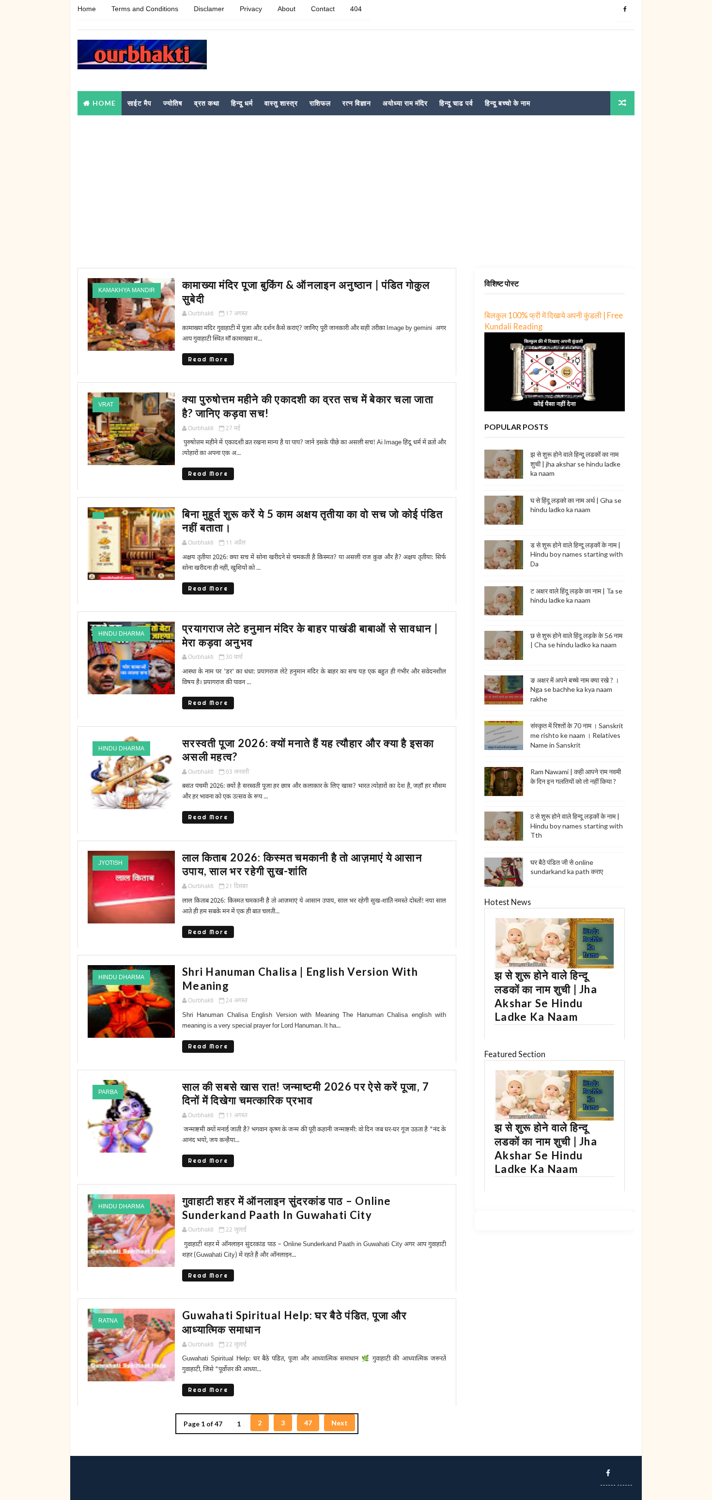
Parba (108, 1092)
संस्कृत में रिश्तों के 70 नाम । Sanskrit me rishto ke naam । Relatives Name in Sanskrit (576, 735)
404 (356, 9)
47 (308, 1423)
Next (339, 1423)
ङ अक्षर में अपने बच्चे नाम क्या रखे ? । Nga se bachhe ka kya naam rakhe (574, 689)
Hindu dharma (121, 634)
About (286, 9)
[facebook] (625, 9)
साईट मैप (139, 103)
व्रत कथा (206, 103)
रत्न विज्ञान (356, 103)
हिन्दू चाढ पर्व (456, 103)
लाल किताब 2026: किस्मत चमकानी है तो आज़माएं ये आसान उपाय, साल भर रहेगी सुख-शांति (302, 864)
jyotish (110, 863)
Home (86, 9)
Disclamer (209, 9)
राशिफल (320, 103)
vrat (105, 405)
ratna (108, 1321)
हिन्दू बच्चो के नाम (507, 103)
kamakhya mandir (126, 291)
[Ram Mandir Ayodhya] (625, 1473)
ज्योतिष (173, 103)
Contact (323, 9)
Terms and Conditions (144, 9)
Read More (208, 359)
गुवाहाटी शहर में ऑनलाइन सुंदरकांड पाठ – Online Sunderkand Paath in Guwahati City (286, 1207)
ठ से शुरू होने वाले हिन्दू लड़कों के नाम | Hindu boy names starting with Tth (576, 825)
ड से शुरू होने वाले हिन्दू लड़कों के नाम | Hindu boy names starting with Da (576, 554)
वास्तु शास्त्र (281, 103)
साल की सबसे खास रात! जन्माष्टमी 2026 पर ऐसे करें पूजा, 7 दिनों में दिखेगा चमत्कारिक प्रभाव (306, 1093)
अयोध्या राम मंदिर (405, 103)
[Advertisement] (458, 61)
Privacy (251, 9)
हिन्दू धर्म (242, 103)
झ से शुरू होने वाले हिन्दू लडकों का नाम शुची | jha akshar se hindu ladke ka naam (575, 463)
